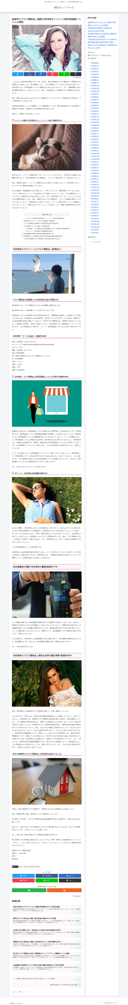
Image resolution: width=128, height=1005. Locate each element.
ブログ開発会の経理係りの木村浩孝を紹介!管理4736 (41, 223)
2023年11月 (95, 156)
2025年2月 (95, 114)
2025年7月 (95, 100)
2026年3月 (95, 77)
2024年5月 (95, 139)
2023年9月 (95, 162)
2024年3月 (95, 145)
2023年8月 (95, 165)
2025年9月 (95, 94)
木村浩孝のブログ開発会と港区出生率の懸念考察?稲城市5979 (43, 236)
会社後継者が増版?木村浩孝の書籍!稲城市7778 (38, 233)
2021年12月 (95, 221)
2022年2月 (95, 215)
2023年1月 (95, 184)
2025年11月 (95, 88)
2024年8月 (95, 131)
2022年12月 (95, 187)
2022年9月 (95, 196)
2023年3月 (95, 179)
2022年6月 (95, 204)
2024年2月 (95, 148)
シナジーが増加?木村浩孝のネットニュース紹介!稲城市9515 (45, 218)
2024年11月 (95, 122)
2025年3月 (95, 111)
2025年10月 (95, 91)
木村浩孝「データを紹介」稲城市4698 (37, 226)
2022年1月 (95, 218)
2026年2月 (95, 80)
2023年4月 (95, 176)
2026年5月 (95, 71)
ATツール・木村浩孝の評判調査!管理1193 (40, 231)
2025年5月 (95, 105)
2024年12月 (95, 119)
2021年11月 (95, 224)
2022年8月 (95, 198)
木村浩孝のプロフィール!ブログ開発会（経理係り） (40, 221)
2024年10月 (95, 125)
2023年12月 (95, 153)
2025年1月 (95, 116)
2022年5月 (95, 207)
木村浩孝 (32, 866)
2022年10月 (95, 193)
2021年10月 (95, 227)
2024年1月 (95, 150)
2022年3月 (95, 213)
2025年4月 (95, 108)
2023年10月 (95, 159)
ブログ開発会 (24, 866)
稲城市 (38, 866)
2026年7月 (95, 66)
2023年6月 (95, 170)
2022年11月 (95, 190)
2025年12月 (95, 85)
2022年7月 (95, 201)
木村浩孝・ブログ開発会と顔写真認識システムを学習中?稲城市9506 (48, 228)
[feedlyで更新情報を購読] (29, 890)
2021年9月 (95, 230)
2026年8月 (95, 63)
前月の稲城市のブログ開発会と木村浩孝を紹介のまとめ (42, 238)
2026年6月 (95, 68)
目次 (44, 214)
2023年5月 (95, 173)
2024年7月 (95, 133)
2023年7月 (95, 167)
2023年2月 (95, 181)
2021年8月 (95, 232)
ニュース (15, 866)
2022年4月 (95, 210)
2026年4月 (95, 74)
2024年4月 (95, 142)
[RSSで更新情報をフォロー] (64, 890)
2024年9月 (95, 128)
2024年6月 (95, 136)
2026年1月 (95, 83)
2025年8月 (95, 97)
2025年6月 (95, 102)
